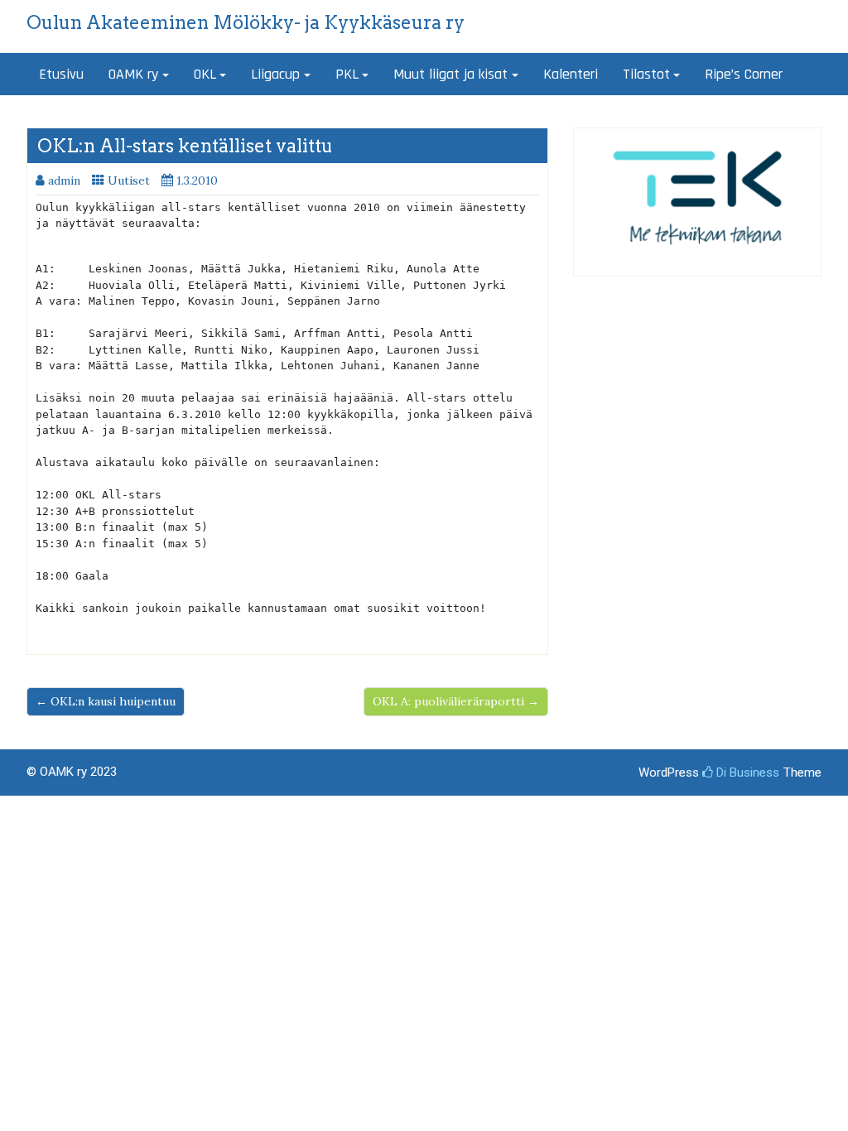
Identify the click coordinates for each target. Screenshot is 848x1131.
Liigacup (275, 74)
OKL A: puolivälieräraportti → (456, 701)
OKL (205, 74)
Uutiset (129, 180)
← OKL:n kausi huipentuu (106, 701)
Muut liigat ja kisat (450, 74)
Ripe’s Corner (744, 74)
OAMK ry (133, 74)
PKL (347, 74)
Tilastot (646, 74)
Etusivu (61, 74)
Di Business (746, 772)
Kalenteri (570, 74)
